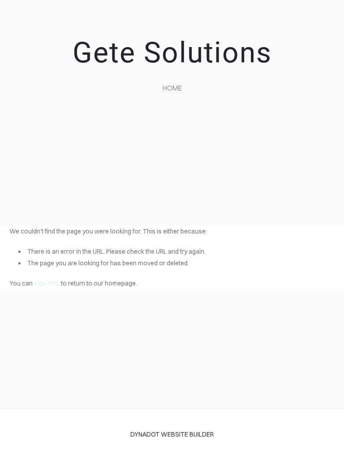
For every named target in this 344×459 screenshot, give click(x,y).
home (172, 87)
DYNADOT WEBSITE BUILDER (172, 434)
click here (47, 283)
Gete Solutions (172, 52)
